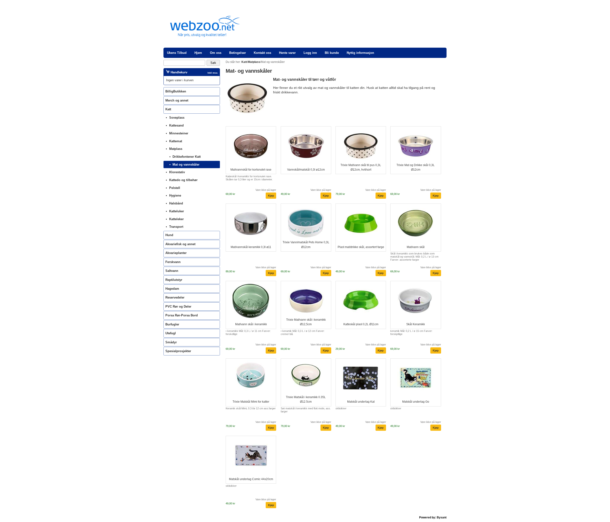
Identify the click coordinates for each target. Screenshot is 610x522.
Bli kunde (332, 53)
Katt (168, 109)
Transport (176, 226)
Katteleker (176, 219)
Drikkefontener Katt (187, 156)
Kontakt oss (262, 53)
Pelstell (174, 188)
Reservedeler (174, 297)
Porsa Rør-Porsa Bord (181, 315)
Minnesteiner (178, 133)
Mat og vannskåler (186, 164)
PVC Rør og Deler (178, 306)
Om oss (215, 53)
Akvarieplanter (176, 253)
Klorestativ (177, 172)
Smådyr (171, 342)
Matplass (175, 149)
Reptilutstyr (173, 280)
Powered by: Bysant (433, 517)
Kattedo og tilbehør (183, 180)
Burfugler (172, 324)
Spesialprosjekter (178, 351)
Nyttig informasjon (360, 53)
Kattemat (175, 141)
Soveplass (176, 117)
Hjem (198, 53)
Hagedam (172, 288)
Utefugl (170, 333)
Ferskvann (173, 262)
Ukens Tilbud (177, 53)
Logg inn (310, 53)
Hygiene (175, 195)
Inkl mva (213, 72)
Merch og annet (176, 100)
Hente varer (287, 53)
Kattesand (176, 125)
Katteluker (176, 211)
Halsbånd (176, 203)
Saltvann (171, 271)
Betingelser (237, 53)
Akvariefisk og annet (180, 244)
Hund (169, 235)
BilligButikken (175, 91)
